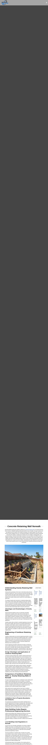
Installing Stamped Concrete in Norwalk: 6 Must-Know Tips (41, 602)
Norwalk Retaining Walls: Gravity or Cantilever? (41, 622)
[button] (46, 3)
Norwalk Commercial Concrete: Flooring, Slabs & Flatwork (36, 601)
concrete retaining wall (30, 529)
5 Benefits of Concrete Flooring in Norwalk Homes (36, 625)
